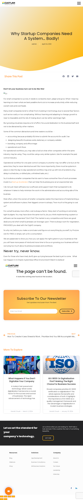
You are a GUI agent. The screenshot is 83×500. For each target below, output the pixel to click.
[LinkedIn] (76, 488)
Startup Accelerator (20, 182)
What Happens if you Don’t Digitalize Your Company (21, 380)
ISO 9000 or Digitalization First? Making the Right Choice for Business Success (61, 381)
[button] (8, 491)
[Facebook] (71, 488)
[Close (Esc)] (13, 496)
